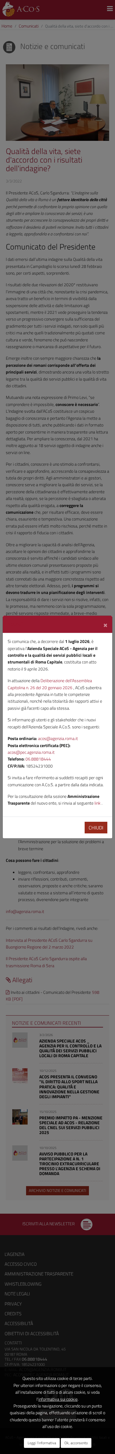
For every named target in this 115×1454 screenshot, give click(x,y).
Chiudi (96, 827)
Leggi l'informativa (42, 1443)
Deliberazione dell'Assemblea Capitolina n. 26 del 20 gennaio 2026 (50, 683)
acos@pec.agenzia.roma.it (31, 752)
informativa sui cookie (58, 1399)
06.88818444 (38, 759)
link (98, 803)
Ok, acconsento (76, 1443)
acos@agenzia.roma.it (58, 738)
